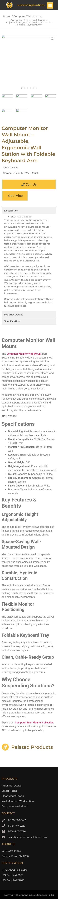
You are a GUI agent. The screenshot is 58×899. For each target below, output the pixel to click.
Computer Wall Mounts (27, 16)
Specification (12, 321)
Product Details (13, 314)
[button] (50, 5)
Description (11, 210)
